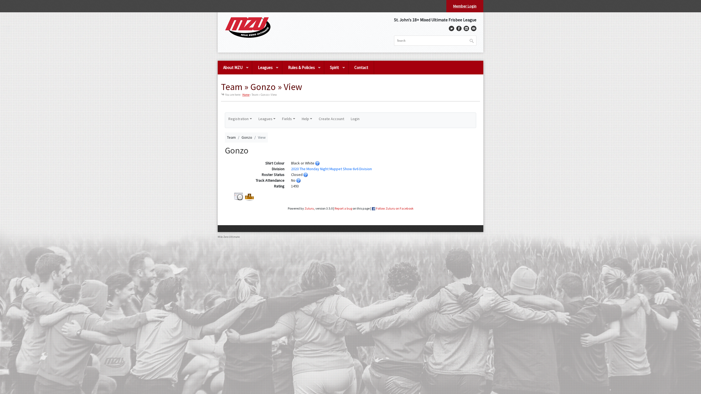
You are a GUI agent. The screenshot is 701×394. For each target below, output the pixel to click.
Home (245, 95)
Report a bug (343, 208)
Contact (361, 67)
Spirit (331, 69)
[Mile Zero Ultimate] (248, 27)
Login (355, 118)
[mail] (473, 28)
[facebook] (459, 28)
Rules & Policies (298, 69)
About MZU (230, 69)
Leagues (262, 69)
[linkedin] (466, 28)
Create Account (331, 118)
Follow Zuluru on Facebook (394, 208)
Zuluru (309, 208)
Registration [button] (238, 118)
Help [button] (305, 118)
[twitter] (451, 28)
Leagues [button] (265, 118)
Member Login (464, 6)
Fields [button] (287, 118)
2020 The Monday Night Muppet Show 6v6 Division (331, 168)
